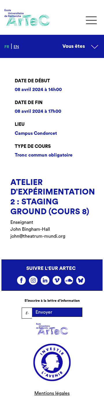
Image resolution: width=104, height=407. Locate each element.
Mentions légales (52, 393)
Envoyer (44, 312)
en (16, 47)
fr (6, 47)
